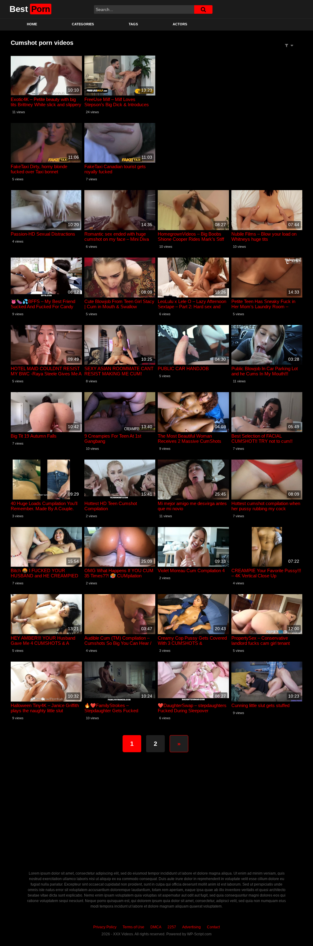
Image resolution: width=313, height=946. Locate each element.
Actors (180, 24)
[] (203, 9)
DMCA (155, 927)
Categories (83, 24)
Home (32, 24)
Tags (133, 24)
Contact (213, 927)
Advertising (191, 927)
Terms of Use (133, 927)
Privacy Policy (104, 927)
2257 (172, 927)
